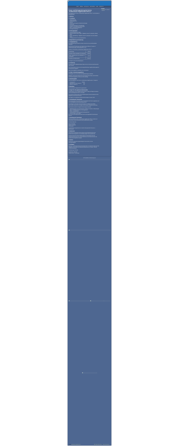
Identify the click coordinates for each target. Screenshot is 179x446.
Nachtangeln (103, 9)
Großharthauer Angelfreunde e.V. (76, 444)
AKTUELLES (86, 6)
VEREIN (81, 6)
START (77, 6)
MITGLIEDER (92, 6)
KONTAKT (101, 6)
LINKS (97, 6)
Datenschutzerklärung (106, 444)
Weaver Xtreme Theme (98, 444)
